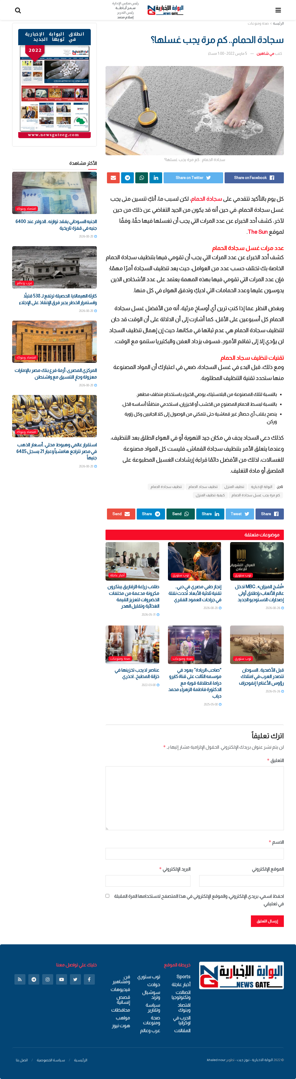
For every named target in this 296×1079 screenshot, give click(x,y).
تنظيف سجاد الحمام (203, 487)
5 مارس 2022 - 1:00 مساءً (227, 53)
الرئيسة (278, 23)
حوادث (153, 984)
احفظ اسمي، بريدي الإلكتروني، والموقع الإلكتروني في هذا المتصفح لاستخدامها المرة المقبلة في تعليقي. (199, 900)
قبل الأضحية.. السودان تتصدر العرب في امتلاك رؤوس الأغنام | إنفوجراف (261, 676)
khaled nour (216, 1060)
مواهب (123, 1017)
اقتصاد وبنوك (26, 208)
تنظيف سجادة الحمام (166, 487)
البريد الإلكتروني (174, 869)
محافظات (120, 1009)
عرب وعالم (24, 283)
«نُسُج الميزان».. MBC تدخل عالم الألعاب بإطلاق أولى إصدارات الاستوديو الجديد (259, 593)
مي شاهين (265, 53)
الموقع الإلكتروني (268, 868)
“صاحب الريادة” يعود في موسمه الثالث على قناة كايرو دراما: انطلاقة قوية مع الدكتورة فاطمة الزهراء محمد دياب (194, 682)
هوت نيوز (121, 1025)
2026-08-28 (86, 236)
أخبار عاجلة (117, 575)
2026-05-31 (149, 614)
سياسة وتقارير (153, 1007)
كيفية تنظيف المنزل (210, 495)
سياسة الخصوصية (51, 1060)
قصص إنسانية (123, 1000)
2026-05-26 (273, 691)
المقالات (182, 1030)
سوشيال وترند (151, 995)
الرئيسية (80, 1060)
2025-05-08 (211, 704)
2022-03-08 (149, 685)
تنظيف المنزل (234, 487)
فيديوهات (120, 989)
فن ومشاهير (121, 979)
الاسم (276, 842)
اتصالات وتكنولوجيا (181, 995)
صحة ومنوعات (258, 23)
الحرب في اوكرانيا (181, 1020)
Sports (183, 976)
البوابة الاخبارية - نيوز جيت (255, 1060)
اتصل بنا (22, 1060)
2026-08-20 (211, 608)
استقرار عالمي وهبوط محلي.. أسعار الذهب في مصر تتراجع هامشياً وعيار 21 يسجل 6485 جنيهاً (56, 451)
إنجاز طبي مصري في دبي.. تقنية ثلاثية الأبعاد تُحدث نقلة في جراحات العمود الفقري (195, 593)
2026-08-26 (273, 608)
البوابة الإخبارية (261, 487)
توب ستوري (243, 575)
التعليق (275, 760)
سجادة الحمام (206, 199)
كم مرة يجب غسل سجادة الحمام (256, 495)
